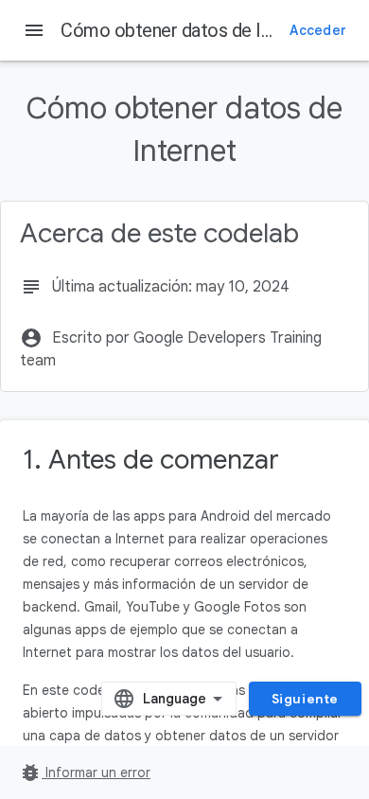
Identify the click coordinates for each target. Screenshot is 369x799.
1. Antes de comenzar (151, 459)
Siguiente (305, 698)
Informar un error (84, 772)
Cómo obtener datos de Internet (190, 30)
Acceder (318, 30)
